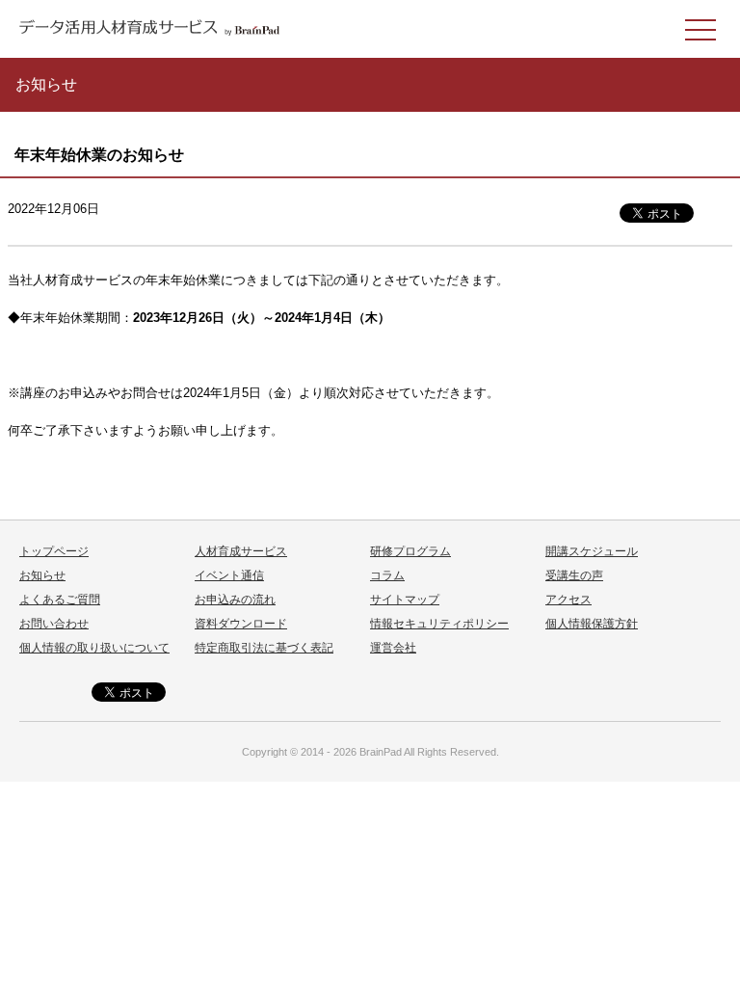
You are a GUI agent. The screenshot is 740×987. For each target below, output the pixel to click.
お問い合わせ (54, 623)
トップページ (54, 551)
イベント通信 (229, 575)
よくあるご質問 (59, 599)
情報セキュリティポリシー (439, 623)
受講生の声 (574, 575)
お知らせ (42, 575)
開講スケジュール (591, 551)
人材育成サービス (241, 551)
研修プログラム (410, 551)
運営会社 (393, 647)
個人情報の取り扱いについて (94, 647)
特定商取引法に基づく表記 (264, 647)
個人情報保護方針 (591, 623)
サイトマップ (404, 599)
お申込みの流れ (235, 599)
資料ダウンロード (241, 623)
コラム (387, 575)
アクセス (568, 599)
